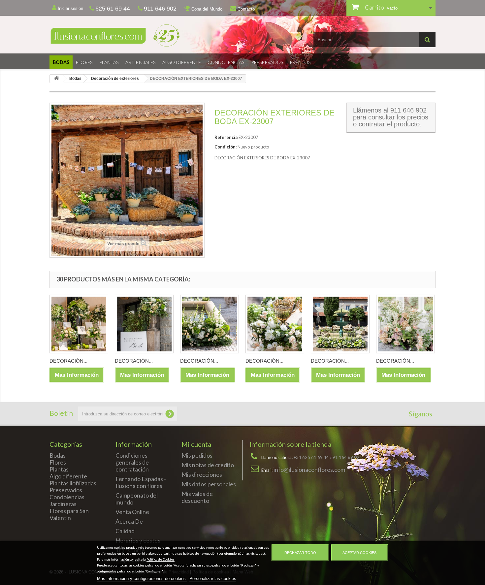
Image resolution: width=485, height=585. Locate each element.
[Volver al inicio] (56, 79)
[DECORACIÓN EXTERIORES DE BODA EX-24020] (340, 324)
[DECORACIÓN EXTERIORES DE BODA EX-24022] (209, 324)
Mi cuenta (196, 444)
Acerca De (129, 521)
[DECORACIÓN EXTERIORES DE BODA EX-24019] (405, 324)
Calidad (125, 531)
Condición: (225, 146)
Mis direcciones (201, 474)
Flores (84, 62)
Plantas (109, 62)
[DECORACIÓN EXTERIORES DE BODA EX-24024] (78, 324)
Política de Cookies (160, 559)
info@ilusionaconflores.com (309, 469)
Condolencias (226, 62)
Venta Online (132, 511)
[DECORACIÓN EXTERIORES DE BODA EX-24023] (144, 324)
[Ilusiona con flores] (143, 35)
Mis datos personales (208, 484)
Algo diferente (181, 62)
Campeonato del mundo (136, 499)
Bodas (61, 62)
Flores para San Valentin (69, 514)
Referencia (226, 137)
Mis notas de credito (207, 465)
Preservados (267, 62)
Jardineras (63, 503)
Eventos (300, 62)
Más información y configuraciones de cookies (142, 578)
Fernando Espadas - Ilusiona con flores (140, 482)
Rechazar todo (300, 553)
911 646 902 (408, 110)
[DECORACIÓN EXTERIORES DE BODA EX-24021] (274, 324)
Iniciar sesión (69, 8)
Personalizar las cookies (212, 578)
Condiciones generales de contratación (132, 462)
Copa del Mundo (206, 9)
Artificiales (140, 62)
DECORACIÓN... (68, 361)
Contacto (245, 9)
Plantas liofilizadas (72, 483)
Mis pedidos (196, 455)
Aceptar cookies (359, 553)
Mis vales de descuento (197, 497)
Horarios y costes (137, 540)
